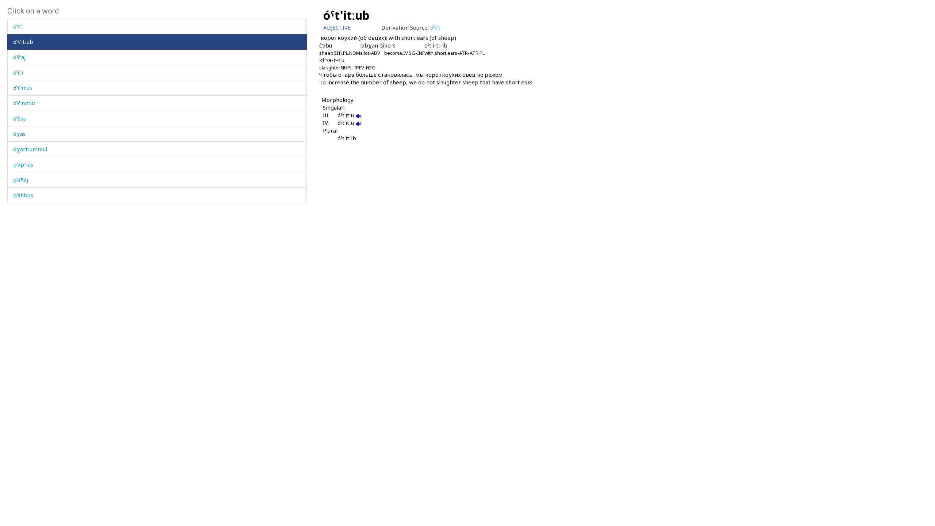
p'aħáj (20, 179)
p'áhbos (23, 195)
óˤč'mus (22, 87)
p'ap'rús (23, 164)
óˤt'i (18, 26)
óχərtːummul (30, 149)
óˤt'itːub (23, 41)
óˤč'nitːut (24, 103)
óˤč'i (18, 72)
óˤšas (19, 118)
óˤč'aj (19, 57)
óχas (19, 133)
